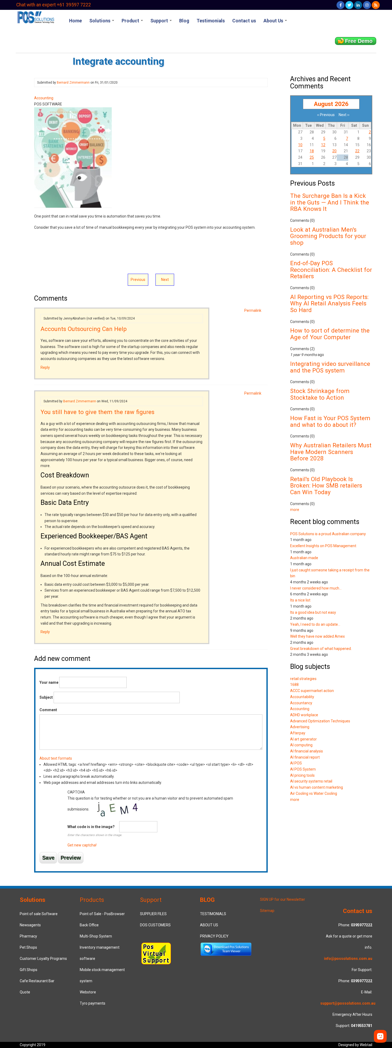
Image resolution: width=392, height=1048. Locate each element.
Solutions (100, 20)
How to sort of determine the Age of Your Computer (330, 334)
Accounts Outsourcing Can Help (84, 328)
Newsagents (30, 925)
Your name (48, 682)
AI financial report (305, 757)
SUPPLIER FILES (153, 914)
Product (131, 20)
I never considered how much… (316, 588)
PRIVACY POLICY (214, 936)
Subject (46, 697)
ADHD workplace (304, 715)
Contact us (244, 20)
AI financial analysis (306, 751)
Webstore (88, 992)
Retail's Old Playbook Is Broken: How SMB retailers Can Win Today (326, 486)
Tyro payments (92, 1003)
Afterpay (297, 733)
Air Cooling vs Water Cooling (313, 793)
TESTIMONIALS (213, 914)
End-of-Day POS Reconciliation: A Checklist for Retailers (331, 270)
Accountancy (301, 703)
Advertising (299, 727)
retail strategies (303, 679)
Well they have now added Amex (317, 636)
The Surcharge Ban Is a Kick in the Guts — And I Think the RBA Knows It (329, 202)
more (294, 509)
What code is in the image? (91, 827)
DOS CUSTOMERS (155, 925)
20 (334, 151)
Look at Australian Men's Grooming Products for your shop (328, 236)
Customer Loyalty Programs (43, 958)
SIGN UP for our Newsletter (282, 899)
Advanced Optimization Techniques (320, 721)
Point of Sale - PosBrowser (102, 914)
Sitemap (267, 910)
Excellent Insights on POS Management (323, 546)
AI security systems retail (311, 781)
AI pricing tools (302, 775)
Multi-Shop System (96, 936)
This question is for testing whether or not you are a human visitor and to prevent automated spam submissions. (150, 818)
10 (300, 145)
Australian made (304, 558)
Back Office (89, 925)
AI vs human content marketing (316, 787)
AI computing (301, 745)
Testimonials (211, 20)
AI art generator (303, 739)
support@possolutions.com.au (347, 1003)
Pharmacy (28, 936)
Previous (138, 279)
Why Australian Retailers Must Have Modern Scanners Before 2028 (330, 452)
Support (159, 20)
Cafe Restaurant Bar (37, 981)
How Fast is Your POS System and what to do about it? (330, 421)
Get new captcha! (82, 845)
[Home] (35, 17)
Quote (25, 992)
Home (75, 20)
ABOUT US (209, 925)
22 (357, 151)
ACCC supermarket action (312, 691)
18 (312, 151)
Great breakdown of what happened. (321, 648)
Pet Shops (28, 947)
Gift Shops (28, 970)
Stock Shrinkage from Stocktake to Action (320, 394)
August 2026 (331, 103)
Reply (45, 367)
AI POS (296, 763)
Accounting (43, 98)
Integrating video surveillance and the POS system (330, 367)
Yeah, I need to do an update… (315, 624)
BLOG (207, 899)
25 (312, 157)
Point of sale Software (39, 914)
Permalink (252, 310)
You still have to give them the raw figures (97, 411)
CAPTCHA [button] (76, 792)
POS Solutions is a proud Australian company (328, 534)
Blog (184, 20)
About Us (273, 20)
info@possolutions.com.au (348, 958)
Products (92, 899)
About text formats (55, 758)
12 (323, 145)
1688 (294, 684)
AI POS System (303, 769)
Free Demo (359, 41)
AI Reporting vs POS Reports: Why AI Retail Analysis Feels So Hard (329, 303)
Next (165, 279)
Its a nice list (300, 600)
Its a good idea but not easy (313, 612)
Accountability (302, 697)
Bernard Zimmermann (73, 82)
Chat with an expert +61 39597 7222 (53, 4)
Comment (48, 710)
